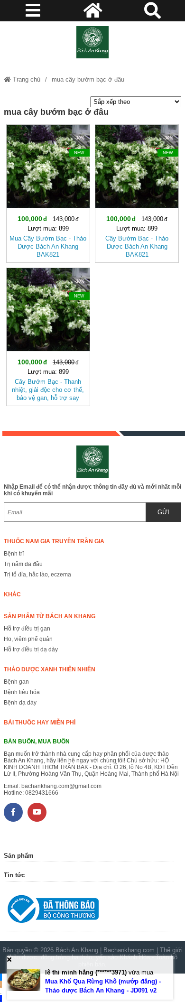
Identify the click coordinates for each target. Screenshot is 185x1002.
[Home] (92, 42)
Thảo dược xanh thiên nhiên (49, 669)
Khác (12, 594)
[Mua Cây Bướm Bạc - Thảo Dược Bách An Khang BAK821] (48, 192)
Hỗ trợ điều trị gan (27, 628)
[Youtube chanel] (37, 812)
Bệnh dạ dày (20, 702)
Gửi (163, 512)
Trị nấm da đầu (23, 564)
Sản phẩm (19, 855)
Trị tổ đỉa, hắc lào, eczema (37, 574)
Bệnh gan (16, 681)
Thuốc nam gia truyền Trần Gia (54, 541)
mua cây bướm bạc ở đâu (88, 79)
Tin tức (14, 875)
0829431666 (41, 792)
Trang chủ (25, 79)
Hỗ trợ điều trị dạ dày (31, 649)
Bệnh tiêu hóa (22, 692)
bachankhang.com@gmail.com (61, 786)
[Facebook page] (13, 812)
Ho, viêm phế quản (28, 639)
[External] (89, 911)
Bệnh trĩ (14, 553)
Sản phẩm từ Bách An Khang (49, 616)
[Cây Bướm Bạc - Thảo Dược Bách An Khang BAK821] (136, 192)
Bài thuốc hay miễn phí (39, 722)
